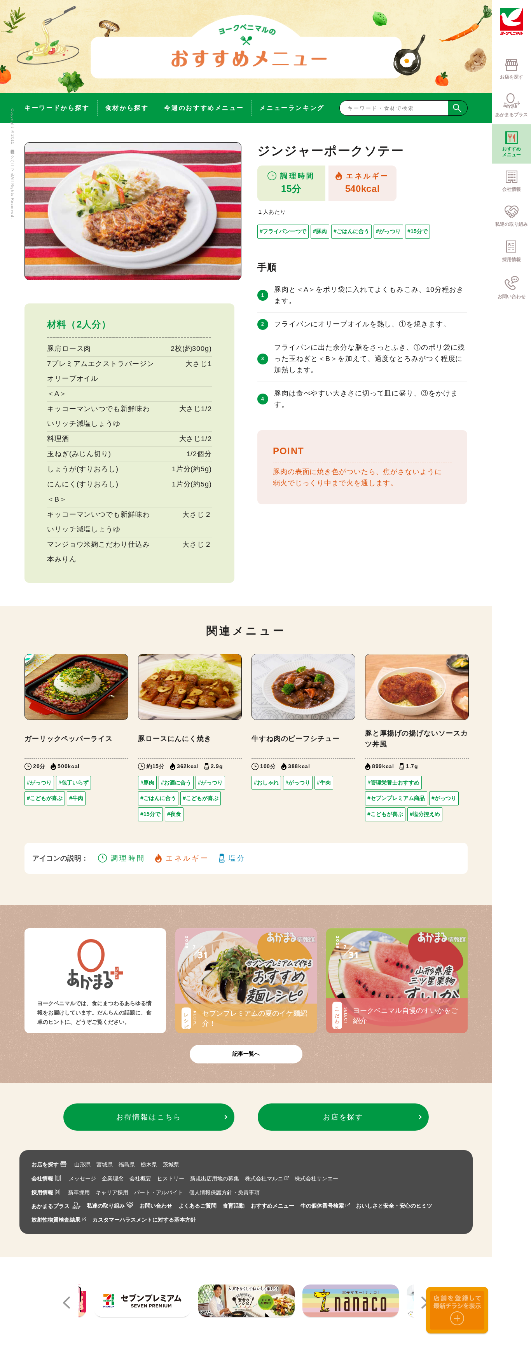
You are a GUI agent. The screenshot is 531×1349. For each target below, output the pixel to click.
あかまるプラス (50, 1206)
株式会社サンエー (316, 1178)
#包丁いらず (73, 782)
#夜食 (174, 814)
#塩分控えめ (425, 814)
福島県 (127, 1164)
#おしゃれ (266, 782)
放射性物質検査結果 (55, 1220)
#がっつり (388, 231)
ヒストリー (170, 1178)
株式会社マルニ (264, 1178)
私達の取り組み (106, 1206)
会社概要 (140, 1178)
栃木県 (149, 1164)
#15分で (417, 231)
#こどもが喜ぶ (45, 798)
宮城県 (104, 1164)
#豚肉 (320, 231)
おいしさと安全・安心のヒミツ (394, 1206)
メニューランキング (292, 108)
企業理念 (113, 1178)
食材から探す (127, 108)
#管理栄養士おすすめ (393, 782)
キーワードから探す (57, 108)
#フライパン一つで (283, 231)
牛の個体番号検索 (322, 1206)
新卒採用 (79, 1192)
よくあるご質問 (197, 1206)
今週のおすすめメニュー (204, 108)
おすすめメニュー (272, 1206)
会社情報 (42, 1178)
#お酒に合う (176, 782)
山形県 (82, 1164)
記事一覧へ (246, 1054)
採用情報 (42, 1192)
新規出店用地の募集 (214, 1178)
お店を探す (45, 1164)
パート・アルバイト (158, 1192)
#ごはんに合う (351, 231)
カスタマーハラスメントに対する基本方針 (144, 1220)
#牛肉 (76, 798)
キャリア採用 (112, 1192)
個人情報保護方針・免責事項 (224, 1192)
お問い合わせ (156, 1206)
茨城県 (171, 1164)
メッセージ (82, 1178)
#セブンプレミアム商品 (396, 798)
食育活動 (234, 1206)
